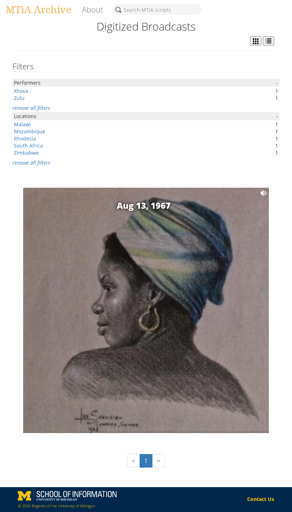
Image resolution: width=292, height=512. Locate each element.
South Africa (28, 145)
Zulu (19, 98)
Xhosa (21, 90)
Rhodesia (25, 138)
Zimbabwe (26, 152)
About (92, 9)
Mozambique (29, 131)
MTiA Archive (38, 9)
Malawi (22, 124)
